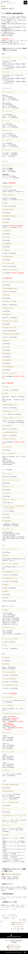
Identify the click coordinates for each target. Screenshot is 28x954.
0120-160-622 (19, 924)
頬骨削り (6, 393)
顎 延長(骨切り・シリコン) (10, 411)
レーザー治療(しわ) (9, 697)
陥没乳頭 (6, 584)
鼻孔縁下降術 (7, 360)
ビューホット (7, 808)
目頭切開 (6, 222)
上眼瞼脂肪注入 (8, 243)
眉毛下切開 (7, 237)
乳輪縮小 (6, 591)
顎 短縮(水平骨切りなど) (10, 404)
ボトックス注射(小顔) (9, 453)
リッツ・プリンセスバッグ (10, 549)
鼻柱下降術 (7, 347)
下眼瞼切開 (7, 250)
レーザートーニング (9, 751)
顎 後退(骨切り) (8, 425)
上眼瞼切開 (7, 230)
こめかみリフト (8, 493)
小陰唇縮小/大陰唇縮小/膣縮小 (11, 784)
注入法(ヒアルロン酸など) (10, 373)
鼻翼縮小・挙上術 (8, 308)
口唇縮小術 (7, 657)
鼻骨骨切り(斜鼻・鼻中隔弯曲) (11, 334)
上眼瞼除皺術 (7, 520)
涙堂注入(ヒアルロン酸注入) (11, 269)
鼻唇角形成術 (7, 353)
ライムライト (7, 732)
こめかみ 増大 (7, 446)
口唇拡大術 (7, 664)
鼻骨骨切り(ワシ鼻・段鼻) (10, 321)
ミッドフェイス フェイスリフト (12, 480)
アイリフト (7, 120)
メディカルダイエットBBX (10, 638)
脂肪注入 (6, 555)
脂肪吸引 (6, 610)
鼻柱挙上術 (7, 340)
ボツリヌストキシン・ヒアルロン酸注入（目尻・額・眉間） (14, 506)
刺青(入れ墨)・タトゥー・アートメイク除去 (14, 816)
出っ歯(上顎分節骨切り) (10, 678)
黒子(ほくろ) (7, 770)
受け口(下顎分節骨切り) (10, 672)
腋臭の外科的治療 (8, 791)
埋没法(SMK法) (8, 186)
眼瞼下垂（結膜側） (9, 209)
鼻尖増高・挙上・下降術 (10, 301)
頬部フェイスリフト (9, 486)
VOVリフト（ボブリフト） (11, 499)
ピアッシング (7, 825)
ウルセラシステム (8, 529)
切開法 (5, 203)
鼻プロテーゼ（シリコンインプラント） (14, 281)
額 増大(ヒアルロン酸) (9, 438)
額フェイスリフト (8, 473)
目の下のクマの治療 (9, 263)
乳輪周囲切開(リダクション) (11, 578)
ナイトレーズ (7, 130)
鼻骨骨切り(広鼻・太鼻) (10, 327)
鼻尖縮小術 (7, 295)
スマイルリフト (8, 111)
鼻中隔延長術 (7, 314)
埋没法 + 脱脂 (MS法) (9, 194)
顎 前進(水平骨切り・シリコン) (12, 417)
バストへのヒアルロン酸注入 (11, 563)
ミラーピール (7, 149)
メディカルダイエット (9, 627)
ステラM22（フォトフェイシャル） (13, 713)
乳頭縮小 (6, 597)
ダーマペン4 (7, 165)
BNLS (5, 645)
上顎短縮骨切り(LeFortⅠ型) (11, 685)
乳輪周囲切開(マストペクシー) (11, 571)
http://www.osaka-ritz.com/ (14, 936)
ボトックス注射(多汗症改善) (11, 802)
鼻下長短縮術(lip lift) (9, 366)
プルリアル (7, 72)
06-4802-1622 (18, 926)
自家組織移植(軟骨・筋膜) (10, 288)
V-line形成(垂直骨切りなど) (11, 432)
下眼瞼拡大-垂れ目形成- (10, 216)
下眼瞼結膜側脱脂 (8, 256)
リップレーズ (7, 140)
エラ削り (6, 386)
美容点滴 (6, 834)
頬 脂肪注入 (7, 514)
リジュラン (7, 57)
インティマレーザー (9, 92)
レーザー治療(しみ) (9, 705)
